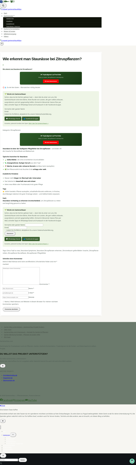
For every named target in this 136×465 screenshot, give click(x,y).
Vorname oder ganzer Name (15, 109)
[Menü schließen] (0, 427)
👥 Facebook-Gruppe (30, 119)
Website (31, 297)
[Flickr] (7, 2)
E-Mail (31, 293)
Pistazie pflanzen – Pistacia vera (13, 26)
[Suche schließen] (3, 455)
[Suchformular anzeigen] (3, 5)
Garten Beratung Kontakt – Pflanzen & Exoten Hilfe (22, 335)
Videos (6, 36)
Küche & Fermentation (12, 29)
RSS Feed (7, 337)
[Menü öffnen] (2, 44)
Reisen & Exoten (9, 31)
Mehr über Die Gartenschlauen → (38, 123)
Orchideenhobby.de (10, 375)
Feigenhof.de (8, 378)
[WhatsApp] (14, 2)
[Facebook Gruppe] (11, 2)
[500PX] (9, 2)
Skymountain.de (9, 380)
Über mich (7, 330)
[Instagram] (3, 2)
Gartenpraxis (6, 435)
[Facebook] (1, 2)
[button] (51, 67)
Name (31, 288)
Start (5, 13)
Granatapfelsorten (10, 24)
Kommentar (44, 284)
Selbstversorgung (10, 34)
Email (6, 111)
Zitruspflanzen (9, 21)
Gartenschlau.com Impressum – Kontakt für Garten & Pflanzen (26, 332)
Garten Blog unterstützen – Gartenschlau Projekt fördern (24, 327)
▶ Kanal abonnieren (51, 81)
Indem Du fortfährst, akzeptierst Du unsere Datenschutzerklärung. (28, 114)
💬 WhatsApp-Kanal (13, 119)
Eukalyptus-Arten (10, 18)
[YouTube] (5, 2)
